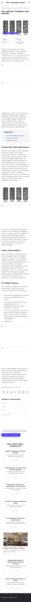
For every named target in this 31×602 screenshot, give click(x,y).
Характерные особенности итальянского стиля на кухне (15, 485)
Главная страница (6, 8)
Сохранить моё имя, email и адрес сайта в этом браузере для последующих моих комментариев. (15, 431)
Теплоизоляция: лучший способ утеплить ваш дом (15, 468)
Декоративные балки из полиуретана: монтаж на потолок (15, 562)
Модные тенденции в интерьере (14, 548)
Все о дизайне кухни (15, 2)
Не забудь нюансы (11, 140)
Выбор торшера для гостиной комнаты (15, 452)
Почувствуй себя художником (15, 135)
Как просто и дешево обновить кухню (15, 502)
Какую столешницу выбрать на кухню (15, 579)
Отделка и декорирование (10, 33)
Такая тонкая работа (12, 138)
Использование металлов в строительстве (16, 519)
